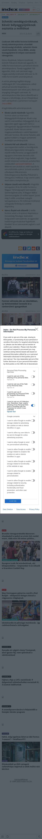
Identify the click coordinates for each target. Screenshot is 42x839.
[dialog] (21, 419)
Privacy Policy (34, 509)
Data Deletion (8, 509)
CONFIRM (12, 501)
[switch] (33, 377)
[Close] (37, 330)
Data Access (21, 509)
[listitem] (21, 371)
